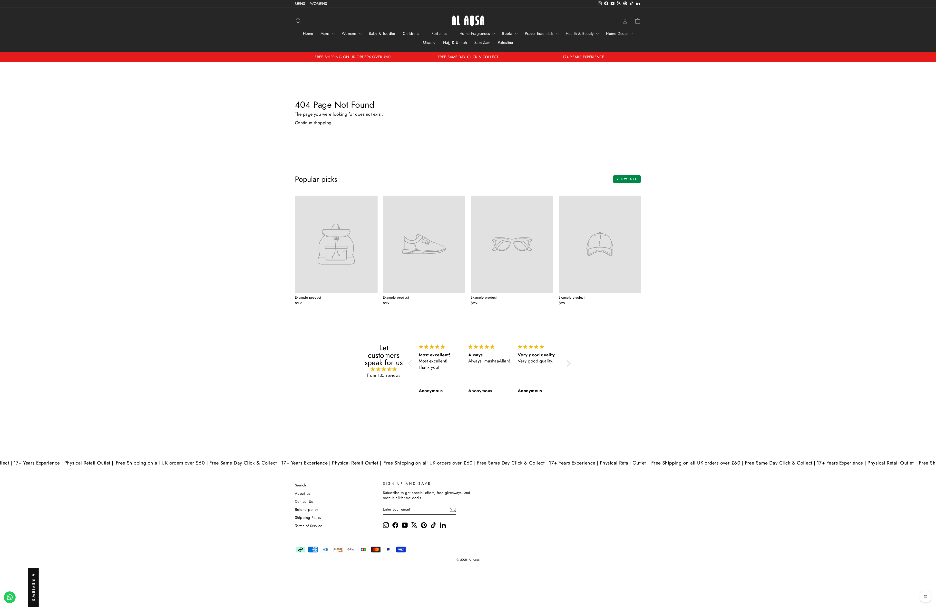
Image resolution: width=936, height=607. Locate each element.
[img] (384, 369)
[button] (411, 363)
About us (302, 493)
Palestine (505, 42)
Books (508, 33)
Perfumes (439, 33)
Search (300, 485)
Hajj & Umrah (455, 42)
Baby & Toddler (382, 33)
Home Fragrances (475, 33)
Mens (326, 33)
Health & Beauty (580, 33)
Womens (350, 33)
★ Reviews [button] (33, 587)
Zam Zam (482, 42)
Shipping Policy (308, 517)
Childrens (411, 33)
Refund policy (306, 509)
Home (308, 33)
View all (626, 179)
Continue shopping (313, 123)
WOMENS (318, 3)
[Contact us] (10, 597)
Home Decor (617, 33)
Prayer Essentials (540, 33)
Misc (427, 42)
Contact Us (304, 501)
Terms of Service (308, 526)
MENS (300, 3)
